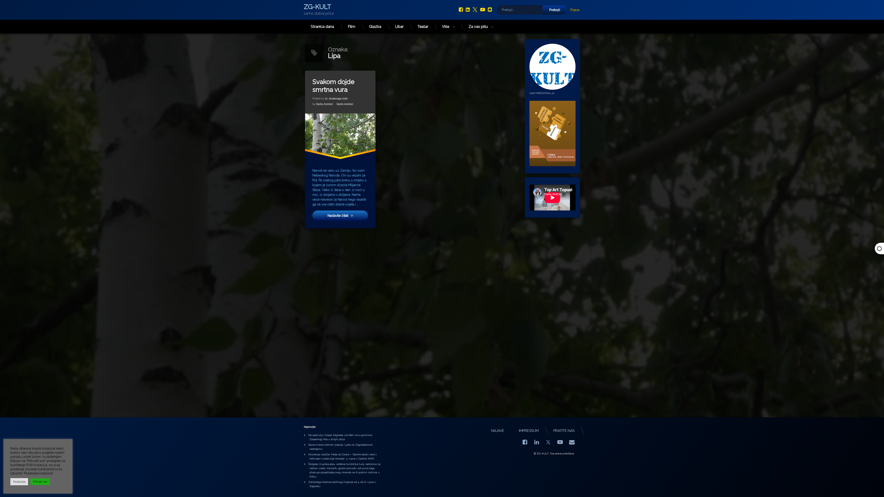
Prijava (574, 10)
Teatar (422, 26)
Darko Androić (324, 104)
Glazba (375, 26)
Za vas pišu (478, 26)
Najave (497, 431)
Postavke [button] (19, 481)
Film (351, 26)
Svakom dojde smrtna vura (333, 85)
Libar (399, 26)
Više (445, 26)
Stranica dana (322, 26)
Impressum (529, 431)
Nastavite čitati (348, 215)
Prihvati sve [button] (40, 481)
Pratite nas (564, 431)
